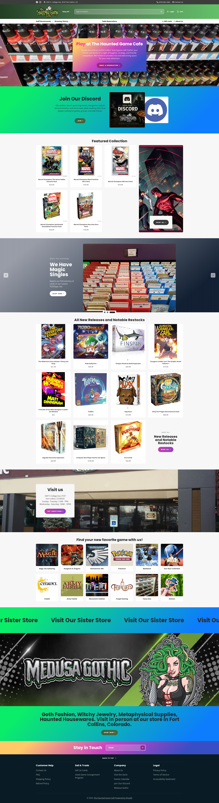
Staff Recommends (43, 21)
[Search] (161, 11)
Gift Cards (168, 21)
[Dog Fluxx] (119, 390)
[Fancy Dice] (147, 587)
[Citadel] (47, 587)
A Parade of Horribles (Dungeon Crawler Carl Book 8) (53, 395)
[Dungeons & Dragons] (72, 557)
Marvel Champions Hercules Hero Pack (86, 211)
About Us (179, 21)
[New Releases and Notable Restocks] (166, 442)
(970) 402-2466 (164, 2)
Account (170, 12)
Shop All (65, 11)
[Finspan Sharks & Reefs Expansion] (119, 342)
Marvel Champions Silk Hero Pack (120, 166)
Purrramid (128, 442)
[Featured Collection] (161, 188)
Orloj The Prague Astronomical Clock (165, 395)
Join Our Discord (122, 783)
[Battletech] (147, 557)
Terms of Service (161, 774)
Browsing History (61, 21)
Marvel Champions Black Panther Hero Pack (86, 166)
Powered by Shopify (123, 798)
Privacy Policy (159, 770)
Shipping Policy (43, 779)
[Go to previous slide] (6, 275)
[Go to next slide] (213, 275)
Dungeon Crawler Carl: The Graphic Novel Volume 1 (165, 346)
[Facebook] (37, 2)
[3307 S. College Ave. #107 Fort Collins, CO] (61, 2)
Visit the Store (120, 774)
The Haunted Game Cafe (104, 798)
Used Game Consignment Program (87, 776)
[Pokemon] (122, 557)
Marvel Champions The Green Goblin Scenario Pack (52, 166)
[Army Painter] (72, 587)
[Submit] (143, 748)
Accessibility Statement (164, 779)
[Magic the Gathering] (47, 557)
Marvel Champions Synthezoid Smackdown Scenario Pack (52, 211)
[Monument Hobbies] (97, 587)
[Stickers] (172, 587)
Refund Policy (42, 783)
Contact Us (41, 770)
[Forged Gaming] (122, 587)
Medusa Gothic (121, 787)
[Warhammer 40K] (97, 557)
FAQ (38, 774)
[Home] (47, 12)
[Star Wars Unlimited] (172, 557)
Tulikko (90, 395)
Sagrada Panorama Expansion (53, 442)
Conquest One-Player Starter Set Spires (90, 442)
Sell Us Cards (81, 770)
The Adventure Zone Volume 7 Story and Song (53, 346)
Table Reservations (109, 21)
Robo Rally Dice (90, 346)
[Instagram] (40, 2)
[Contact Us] (177, 2)
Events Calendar (121, 779)
